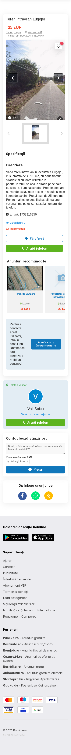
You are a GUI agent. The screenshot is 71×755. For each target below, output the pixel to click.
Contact (9, 567)
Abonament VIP (14, 585)
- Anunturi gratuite (24, 638)
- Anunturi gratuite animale (33, 673)
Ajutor (7, 561)
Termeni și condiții (15, 592)
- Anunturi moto (23, 667)
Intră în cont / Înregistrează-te (46, 344)
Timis (9, 32)
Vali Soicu (35, 409)
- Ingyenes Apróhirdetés (31, 679)
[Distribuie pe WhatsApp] (35, 495)
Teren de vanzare (25, 293)
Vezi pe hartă (35, 32)
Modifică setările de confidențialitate (29, 610)
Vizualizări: (17, 222)
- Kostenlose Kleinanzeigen (30, 685)
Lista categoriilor (15, 598)
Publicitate (10, 573)
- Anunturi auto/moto (28, 644)
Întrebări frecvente (17, 579)
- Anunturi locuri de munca (30, 650)
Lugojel (17, 32)
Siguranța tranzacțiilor (18, 604)
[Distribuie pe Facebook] (22, 496)
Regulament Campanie (19, 616)
